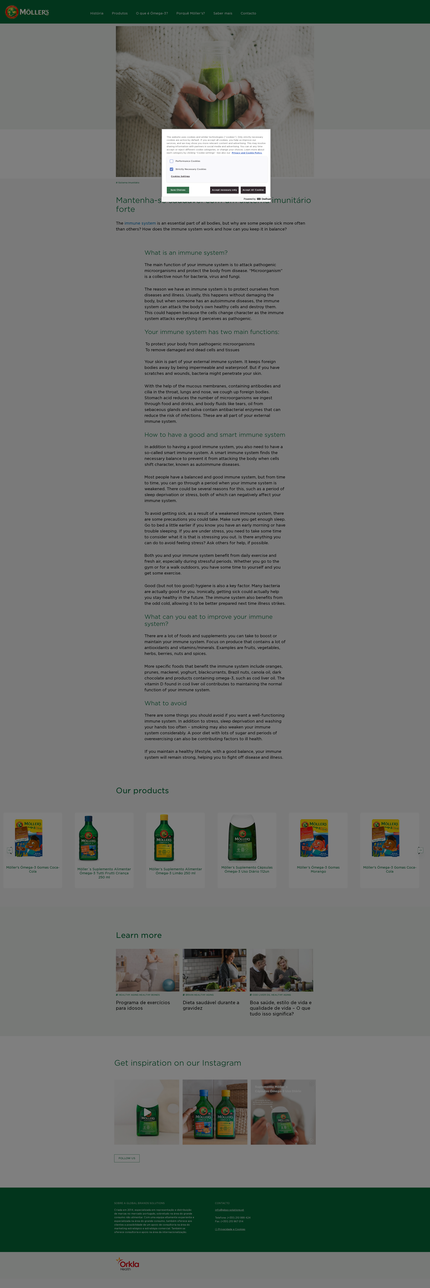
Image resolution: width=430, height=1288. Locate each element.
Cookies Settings (180, 176)
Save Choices (178, 190)
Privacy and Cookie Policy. (247, 153)
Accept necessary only (224, 190)
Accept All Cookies (253, 190)
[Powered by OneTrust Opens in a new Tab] (256, 200)
